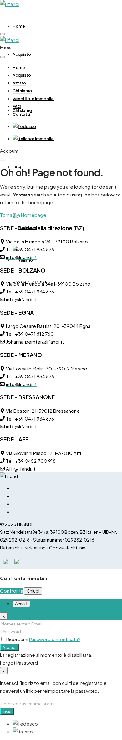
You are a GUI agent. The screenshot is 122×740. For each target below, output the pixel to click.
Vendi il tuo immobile (33, 138)
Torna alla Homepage (23, 215)
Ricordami (17, 639)
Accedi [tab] (21, 603)
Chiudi (33, 591)
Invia (7, 711)
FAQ (17, 166)
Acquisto (22, 54)
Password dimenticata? (54, 639)
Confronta (11, 591)
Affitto (19, 82)
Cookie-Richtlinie (67, 547)
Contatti (21, 114)
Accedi (10, 647)
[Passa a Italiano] (23, 731)
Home (19, 25)
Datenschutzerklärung (23, 547)
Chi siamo (22, 90)
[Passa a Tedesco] (24, 126)
